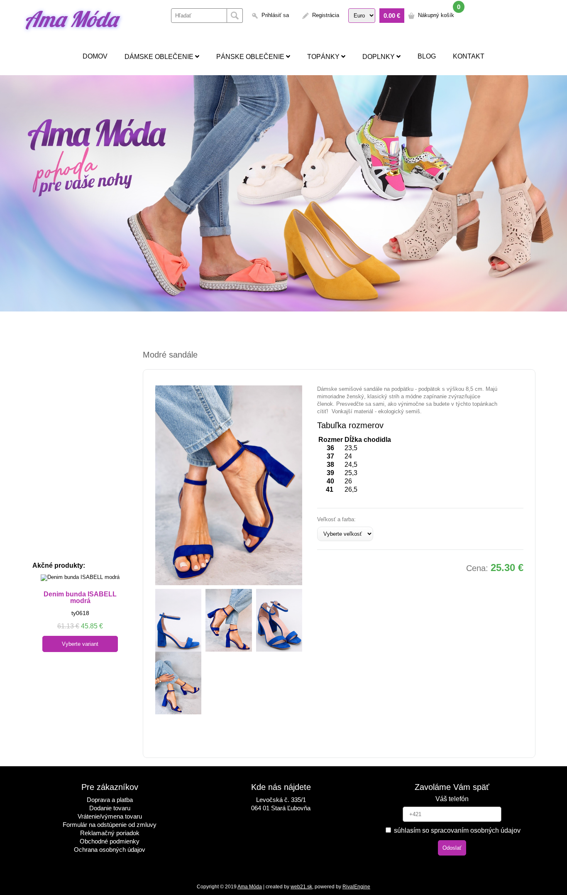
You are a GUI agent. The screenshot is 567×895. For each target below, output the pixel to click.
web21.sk (301, 887)
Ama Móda (70, 18)
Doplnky (379, 56)
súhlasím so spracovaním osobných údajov (456, 830)
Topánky (324, 56)
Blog (427, 56)
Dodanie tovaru (109, 808)
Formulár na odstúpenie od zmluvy (109, 824)
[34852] (178, 620)
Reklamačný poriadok (109, 832)
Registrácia (325, 15)
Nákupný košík (436, 15)
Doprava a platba (110, 799)
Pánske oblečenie (251, 56)
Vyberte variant (80, 644)
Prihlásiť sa (275, 15)
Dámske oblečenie (160, 56)
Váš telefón (452, 798)
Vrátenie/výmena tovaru (110, 816)
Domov (95, 56)
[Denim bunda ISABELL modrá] (80, 577)
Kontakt (468, 56)
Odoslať (452, 848)
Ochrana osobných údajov (109, 849)
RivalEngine (356, 887)
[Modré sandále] (229, 485)
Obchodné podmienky (109, 841)
